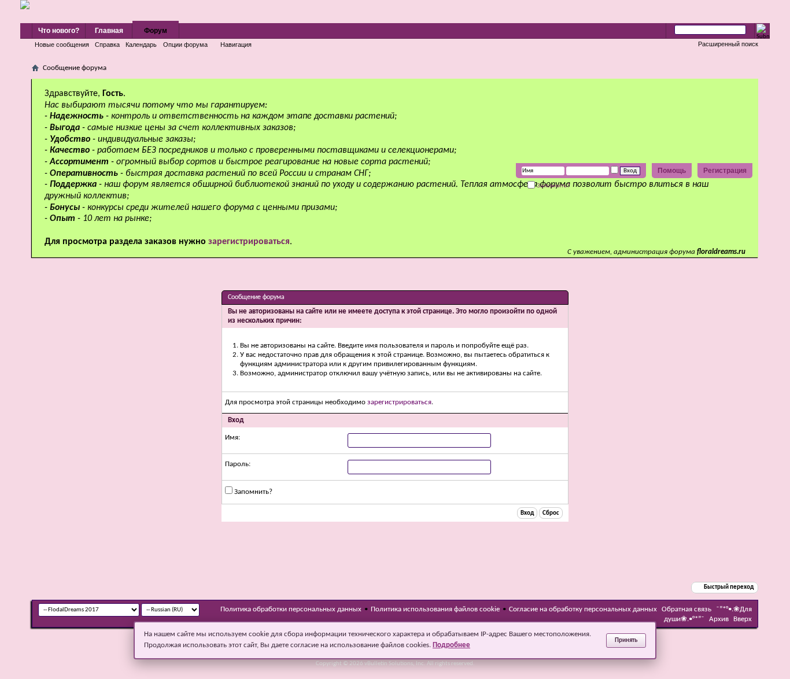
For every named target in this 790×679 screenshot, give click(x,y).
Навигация (236, 44)
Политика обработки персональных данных (290, 609)
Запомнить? (552, 185)
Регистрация (725, 171)
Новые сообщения (62, 44)
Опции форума (185, 44)
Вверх (742, 619)
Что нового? (58, 31)
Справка (107, 44)
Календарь (141, 44)
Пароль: (237, 464)
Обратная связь (686, 609)
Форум (155, 31)
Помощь (672, 171)
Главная (109, 31)
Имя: (232, 437)
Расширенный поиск (728, 43)
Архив (719, 619)
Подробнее (451, 645)
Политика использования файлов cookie (435, 609)
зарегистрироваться (399, 402)
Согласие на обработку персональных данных (583, 609)
